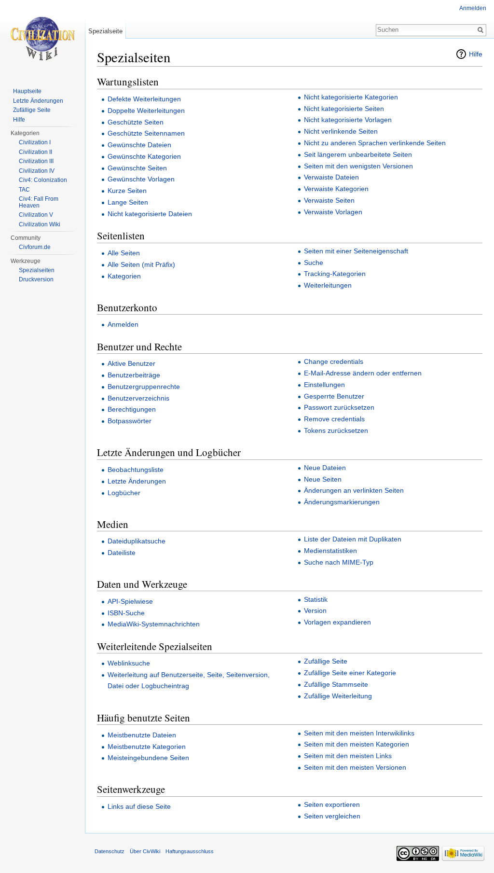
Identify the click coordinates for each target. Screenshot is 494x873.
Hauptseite (27, 91)
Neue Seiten (323, 479)
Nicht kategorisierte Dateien (150, 214)
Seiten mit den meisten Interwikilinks (359, 733)
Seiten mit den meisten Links (348, 756)
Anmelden (123, 324)
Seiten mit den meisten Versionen (355, 767)
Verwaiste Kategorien (336, 189)
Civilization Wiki (39, 224)
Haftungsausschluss (189, 851)
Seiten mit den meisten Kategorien (356, 744)
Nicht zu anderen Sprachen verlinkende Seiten (375, 143)
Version (315, 610)
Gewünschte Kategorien (144, 156)
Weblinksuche (129, 663)
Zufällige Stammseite (336, 684)
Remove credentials (334, 419)
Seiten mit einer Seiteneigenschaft (356, 251)
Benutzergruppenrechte (144, 386)
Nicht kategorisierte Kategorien (351, 97)
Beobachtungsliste (136, 469)
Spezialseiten (37, 270)
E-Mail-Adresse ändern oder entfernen (363, 373)
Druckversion (36, 279)
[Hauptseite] (42, 38)
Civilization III (36, 161)
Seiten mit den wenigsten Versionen (358, 166)
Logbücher (124, 493)
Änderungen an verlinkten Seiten (354, 490)
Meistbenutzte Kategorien (147, 746)
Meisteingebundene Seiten (148, 758)
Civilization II (35, 152)
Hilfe (475, 54)
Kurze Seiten (127, 190)
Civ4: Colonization (43, 180)
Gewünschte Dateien (139, 145)
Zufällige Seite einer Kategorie (350, 673)
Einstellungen (324, 384)
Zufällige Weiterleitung (338, 696)
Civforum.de (35, 247)
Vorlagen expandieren (337, 622)
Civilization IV (37, 170)
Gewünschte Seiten (137, 168)
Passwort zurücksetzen (339, 407)
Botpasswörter (129, 421)
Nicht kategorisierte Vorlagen (348, 120)
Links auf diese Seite (139, 806)
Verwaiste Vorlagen (333, 212)
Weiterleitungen (328, 285)
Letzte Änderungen (137, 481)
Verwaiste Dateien (331, 177)
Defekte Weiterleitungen (144, 99)
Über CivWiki (145, 851)
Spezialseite (105, 31)
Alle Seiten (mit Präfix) (141, 264)
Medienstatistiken (330, 550)
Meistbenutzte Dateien (142, 735)
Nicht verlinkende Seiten (341, 131)
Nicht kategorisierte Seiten (344, 108)
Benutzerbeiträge (134, 375)
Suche (313, 262)
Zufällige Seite (325, 661)
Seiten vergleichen (332, 816)
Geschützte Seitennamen (146, 133)
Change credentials (333, 361)
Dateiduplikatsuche (136, 541)
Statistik (316, 599)
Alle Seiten (124, 253)
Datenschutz (109, 851)
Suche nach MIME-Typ (338, 562)
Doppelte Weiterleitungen (146, 110)
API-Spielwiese (130, 601)
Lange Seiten (128, 202)
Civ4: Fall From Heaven (38, 202)
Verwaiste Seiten (329, 200)
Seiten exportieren (332, 804)
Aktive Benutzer (131, 363)
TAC (24, 189)
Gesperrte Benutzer (334, 396)
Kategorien (124, 276)
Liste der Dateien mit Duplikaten (352, 539)
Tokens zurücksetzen (336, 430)
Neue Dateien (325, 467)
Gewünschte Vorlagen (141, 179)
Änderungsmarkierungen (342, 502)
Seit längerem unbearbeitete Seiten (358, 154)
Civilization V (36, 214)
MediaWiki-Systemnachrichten (154, 624)
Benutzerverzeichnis (138, 398)
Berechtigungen (132, 409)
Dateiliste (122, 552)
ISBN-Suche (126, 613)
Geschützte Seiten (136, 122)
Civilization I (35, 142)
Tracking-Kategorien (335, 273)
